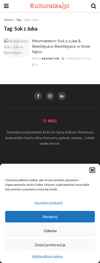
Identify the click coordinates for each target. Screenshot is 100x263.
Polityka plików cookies (47, 256)
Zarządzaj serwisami (49, 202)
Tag (18, 20)
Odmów (50, 230)
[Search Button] (93, 6)
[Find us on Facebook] (38, 96)
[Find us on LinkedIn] (62, 96)
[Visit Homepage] (50, 6)
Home (8, 20)
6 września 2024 (77, 58)
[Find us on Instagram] (50, 96)
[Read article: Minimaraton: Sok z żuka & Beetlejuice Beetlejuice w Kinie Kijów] (16, 47)
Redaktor (50, 58)
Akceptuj (50, 216)
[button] (92, 170)
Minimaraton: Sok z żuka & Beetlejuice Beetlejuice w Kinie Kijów (61, 46)
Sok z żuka (31, 20)
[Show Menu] (6, 6)
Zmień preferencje (50, 244)
